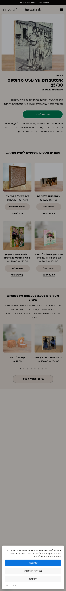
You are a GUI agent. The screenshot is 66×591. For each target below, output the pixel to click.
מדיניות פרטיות (10, 585)
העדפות (33, 579)
